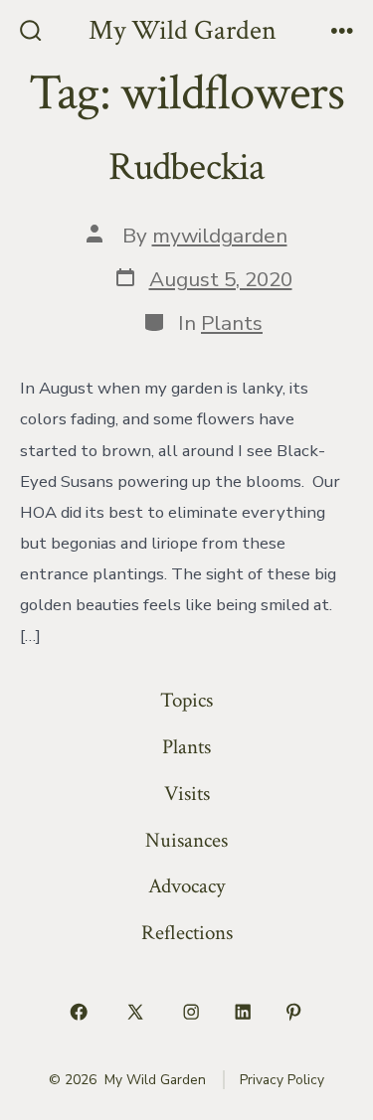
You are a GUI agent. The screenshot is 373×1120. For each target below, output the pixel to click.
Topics (186, 700)
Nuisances (186, 840)
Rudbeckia (187, 167)
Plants (232, 323)
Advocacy (186, 886)
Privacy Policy (282, 1079)
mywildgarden (219, 235)
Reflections (187, 932)
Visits (187, 793)
